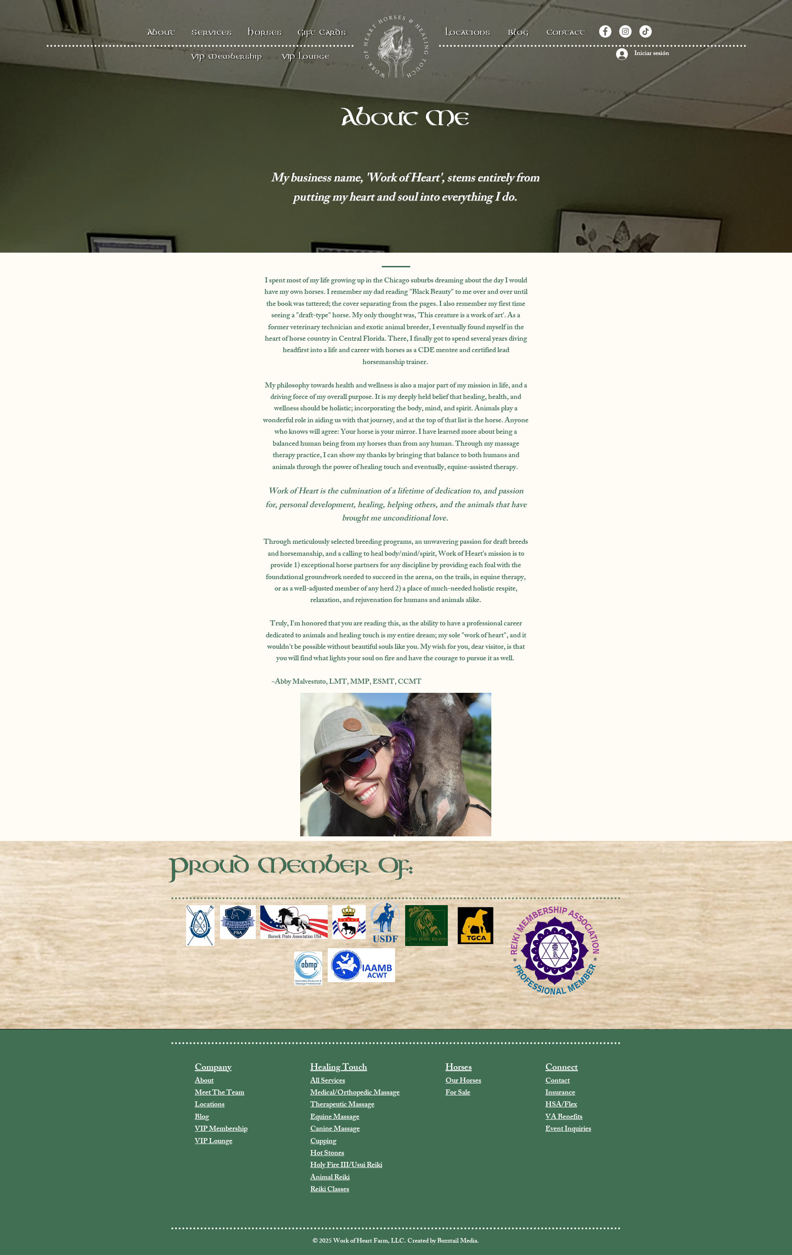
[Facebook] (605, 31)
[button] (265, 31)
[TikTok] (645, 31)
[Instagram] (625, 31)
